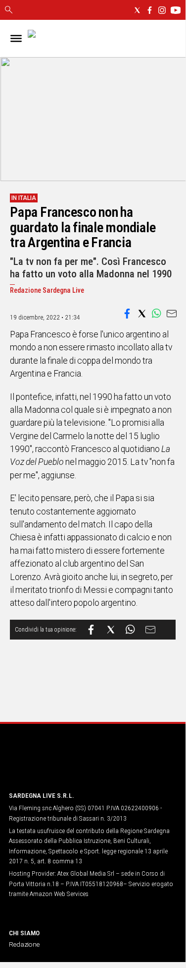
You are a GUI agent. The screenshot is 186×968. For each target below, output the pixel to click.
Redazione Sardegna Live (47, 290)
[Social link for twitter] (137, 10)
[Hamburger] (16, 38)
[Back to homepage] (61, 764)
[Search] (8, 10)
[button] (127, 314)
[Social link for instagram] (162, 10)
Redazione (24, 944)
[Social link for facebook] (149, 10)
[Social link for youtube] (176, 10)
